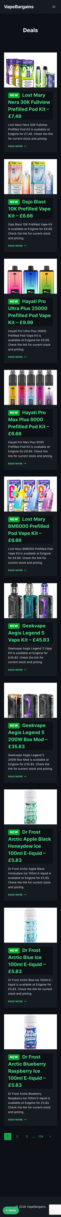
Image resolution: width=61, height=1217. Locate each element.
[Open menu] (54, 6)
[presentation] (30, 69)
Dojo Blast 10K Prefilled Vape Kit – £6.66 (29, 209)
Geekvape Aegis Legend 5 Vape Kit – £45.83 (28, 633)
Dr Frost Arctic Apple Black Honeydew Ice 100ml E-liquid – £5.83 (29, 846)
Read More (17, 146)
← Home (11, 1210)
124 (40, 1136)
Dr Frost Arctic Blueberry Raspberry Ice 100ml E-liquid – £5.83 (27, 1071)
